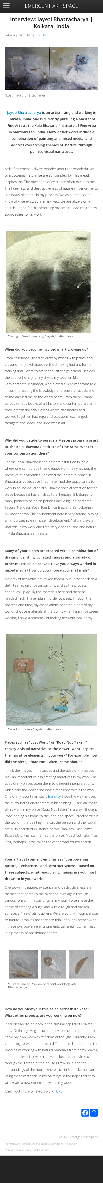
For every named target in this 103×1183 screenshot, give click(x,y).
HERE (58, 1091)
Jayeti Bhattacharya (24, 112)
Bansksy (54, 796)
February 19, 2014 (17, 35)
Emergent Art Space (51, 6)
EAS (43, 35)
